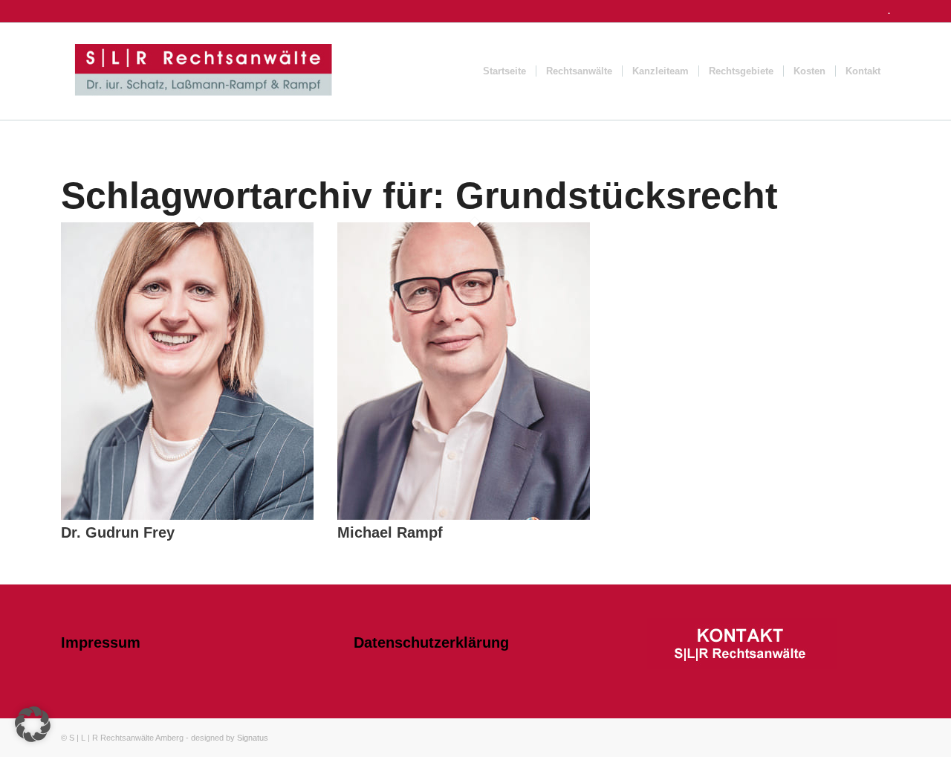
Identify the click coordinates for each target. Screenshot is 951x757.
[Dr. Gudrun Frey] (187, 516)
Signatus (252, 737)
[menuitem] (504, 71)
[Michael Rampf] (463, 516)
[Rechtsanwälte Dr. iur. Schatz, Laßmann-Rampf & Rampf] (203, 71)
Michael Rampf (390, 532)
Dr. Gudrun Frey (118, 532)
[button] (32, 724)
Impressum (100, 642)
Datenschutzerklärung (431, 642)
